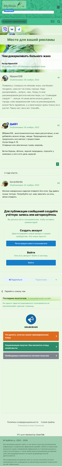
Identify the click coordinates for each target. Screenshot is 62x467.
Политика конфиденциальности (22, 422)
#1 (59, 77)
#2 (58, 125)
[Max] (5, 29)
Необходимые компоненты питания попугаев (27, 355)
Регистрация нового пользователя (31, 243)
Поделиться (16, 280)
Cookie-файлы (48, 422)
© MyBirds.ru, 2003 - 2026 (15, 440)
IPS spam (21, 434)
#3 (58, 183)
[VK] (12, 29)
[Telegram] (18, 29)
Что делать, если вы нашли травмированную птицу (27, 336)
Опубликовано (24, 80)
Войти (31, 262)
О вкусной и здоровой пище (32, 66)
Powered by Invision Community (31, 425)
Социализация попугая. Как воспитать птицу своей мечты (27, 346)
